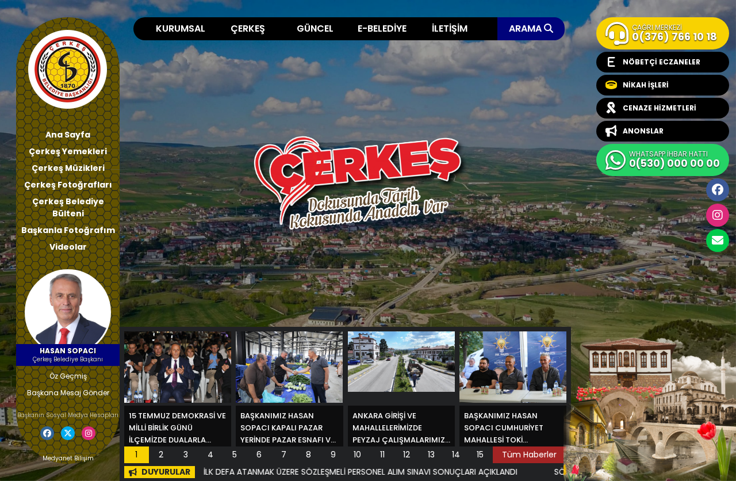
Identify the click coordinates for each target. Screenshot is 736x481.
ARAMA (526, 28)
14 (456, 454)
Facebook (717, 189)
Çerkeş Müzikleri (68, 168)
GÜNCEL (315, 28)
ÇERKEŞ (248, 28)
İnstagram (717, 215)
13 (431, 454)
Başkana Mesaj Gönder (68, 393)
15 (480, 454)
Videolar (68, 247)
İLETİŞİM (449, 28)
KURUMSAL (180, 28)
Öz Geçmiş (68, 376)
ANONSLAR (643, 131)
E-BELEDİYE (382, 28)
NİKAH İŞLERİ (646, 85)
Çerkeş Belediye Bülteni (68, 207)
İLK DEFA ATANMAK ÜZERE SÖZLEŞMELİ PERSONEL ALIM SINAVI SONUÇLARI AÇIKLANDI (327, 472)
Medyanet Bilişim (68, 458)
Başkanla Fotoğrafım (68, 230)
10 (357, 454)
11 (382, 454)
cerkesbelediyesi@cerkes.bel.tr (717, 240)
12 (406, 454)
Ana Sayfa (67, 134)
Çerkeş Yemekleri (68, 151)
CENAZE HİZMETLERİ (659, 108)
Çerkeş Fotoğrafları (68, 184)
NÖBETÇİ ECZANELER (661, 62)
